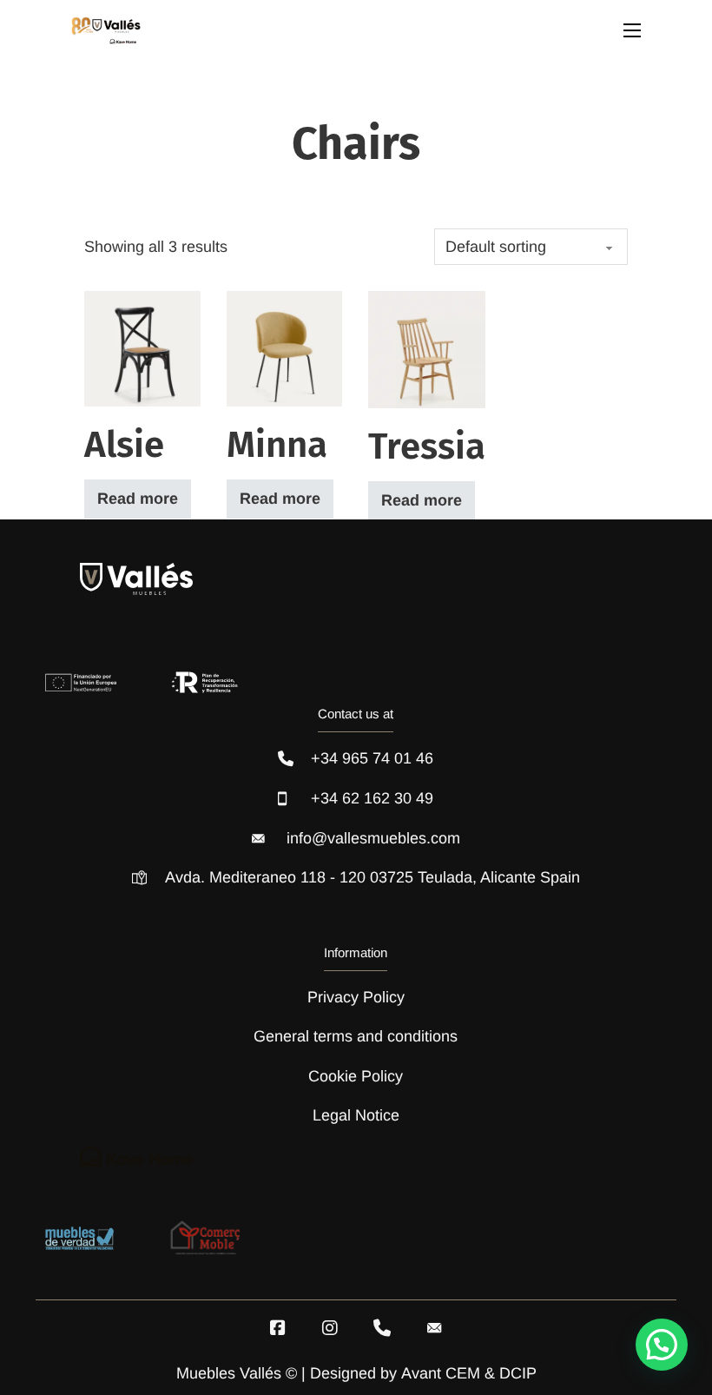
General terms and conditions (356, 1036)
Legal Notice (356, 1115)
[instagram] (330, 1328)
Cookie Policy (355, 1076)
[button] (662, 1345)
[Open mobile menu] (632, 30)
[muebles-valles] (106, 30)
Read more (137, 498)
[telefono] (382, 1328)
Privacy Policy (356, 997)
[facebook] (278, 1328)
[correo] (434, 1328)
